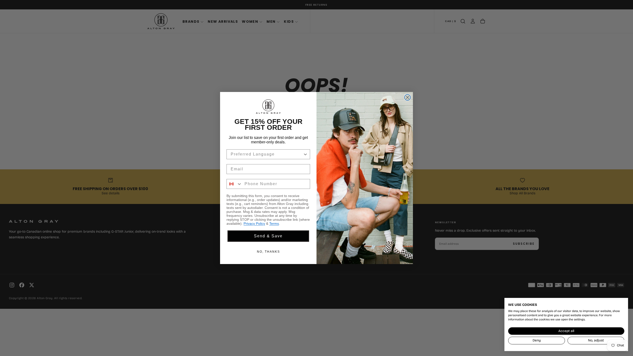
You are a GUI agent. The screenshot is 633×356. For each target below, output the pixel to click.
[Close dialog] (407, 97)
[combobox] (267, 154)
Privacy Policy (254, 223)
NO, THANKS (268, 251)
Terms (274, 223)
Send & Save (268, 236)
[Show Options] (305, 154)
